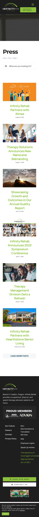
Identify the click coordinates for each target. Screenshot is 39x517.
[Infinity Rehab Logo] (11, 4)
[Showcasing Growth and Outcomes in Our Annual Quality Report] (19, 178)
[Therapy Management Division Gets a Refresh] (19, 272)
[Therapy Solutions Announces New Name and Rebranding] (19, 133)
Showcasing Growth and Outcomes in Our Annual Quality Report (19, 200)
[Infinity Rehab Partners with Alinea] (19, 92)
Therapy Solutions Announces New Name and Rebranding (20, 153)
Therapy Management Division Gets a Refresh (19, 292)
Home (5, 58)
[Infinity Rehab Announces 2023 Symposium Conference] (19, 227)
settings (22, 510)
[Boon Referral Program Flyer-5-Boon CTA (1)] (19, 490)
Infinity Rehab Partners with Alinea (19, 110)
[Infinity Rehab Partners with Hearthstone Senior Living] (19, 317)
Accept (5, 514)
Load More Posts (19, 356)
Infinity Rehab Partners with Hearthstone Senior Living (20, 337)
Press (10, 58)
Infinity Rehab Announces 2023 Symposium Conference (20, 247)
